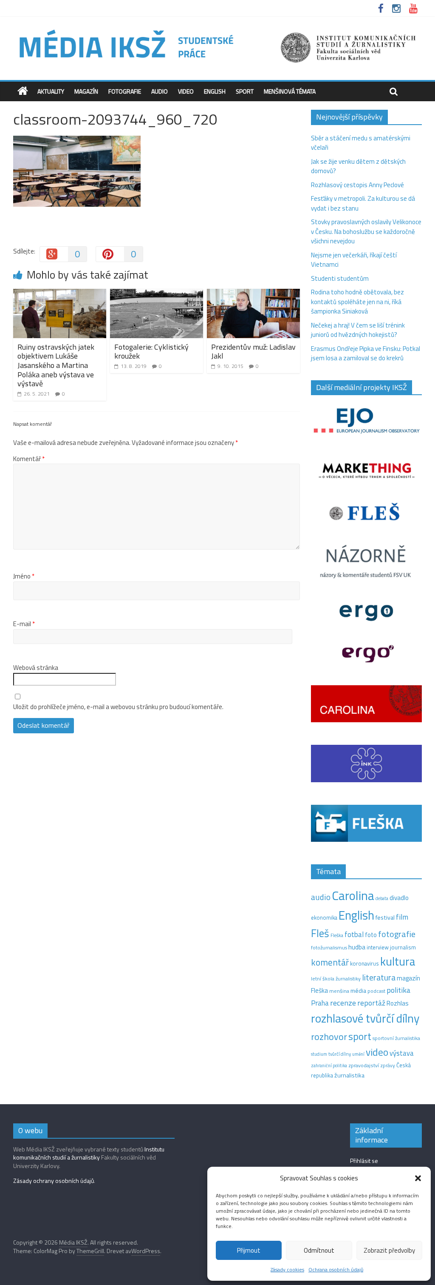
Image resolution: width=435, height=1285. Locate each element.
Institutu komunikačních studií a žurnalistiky (88, 1153)
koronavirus (364, 963)
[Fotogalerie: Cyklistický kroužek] (156, 294)
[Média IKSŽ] (217, 29)
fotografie (396, 933)
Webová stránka (35, 667)
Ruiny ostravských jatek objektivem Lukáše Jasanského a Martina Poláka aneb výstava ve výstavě (55, 365)
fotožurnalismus (329, 947)
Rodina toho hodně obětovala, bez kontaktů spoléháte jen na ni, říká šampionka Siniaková (357, 301)
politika (398, 990)
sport (359, 1036)
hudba (356, 947)
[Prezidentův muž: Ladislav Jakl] (253, 294)
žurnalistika (349, 1075)
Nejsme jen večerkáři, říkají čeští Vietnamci (354, 260)
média (358, 990)
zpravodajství (363, 1065)
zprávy (387, 1065)
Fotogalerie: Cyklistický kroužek (151, 351)
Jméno (23, 576)
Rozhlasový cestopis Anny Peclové (357, 185)
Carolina (353, 895)
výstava (402, 1053)
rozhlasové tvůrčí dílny (365, 1018)
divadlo (399, 898)
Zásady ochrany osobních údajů (53, 1180)
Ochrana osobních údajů (335, 1269)
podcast (376, 991)
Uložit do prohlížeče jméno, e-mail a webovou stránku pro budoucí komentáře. (118, 707)
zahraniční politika (329, 1065)
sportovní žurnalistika (396, 1038)
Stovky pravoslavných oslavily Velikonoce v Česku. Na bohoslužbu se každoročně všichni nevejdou (366, 231)
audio (320, 897)
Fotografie (124, 91)
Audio (159, 91)
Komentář (29, 459)
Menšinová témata (290, 91)
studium (319, 1054)
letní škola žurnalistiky (336, 978)
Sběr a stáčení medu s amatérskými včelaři (360, 143)
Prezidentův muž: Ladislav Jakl (253, 351)
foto (371, 935)
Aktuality (50, 91)
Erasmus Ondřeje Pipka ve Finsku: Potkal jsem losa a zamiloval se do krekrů (365, 353)
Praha (320, 1003)
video (377, 1052)
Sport (245, 91)
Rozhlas (398, 1003)
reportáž (371, 1003)
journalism (403, 947)
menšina (339, 991)
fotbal (354, 934)
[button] (418, 1178)
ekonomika (324, 917)
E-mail (24, 624)
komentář (330, 962)
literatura (378, 977)
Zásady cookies (287, 1269)
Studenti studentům (340, 278)
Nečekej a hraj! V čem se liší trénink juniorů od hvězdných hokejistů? (358, 330)
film (402, 917)
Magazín (86, 91)
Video (186, 91)
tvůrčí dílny (339, 1053)
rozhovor (329, 1036)
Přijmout (248, 1250)
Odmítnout (319, 1250)
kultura (397, 961)
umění (358, 1054)
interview (378, 947)
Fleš (320, 933)
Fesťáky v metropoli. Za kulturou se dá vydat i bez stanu (363, 203)
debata (382, 898)
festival (385, 917)
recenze (343, 1003)
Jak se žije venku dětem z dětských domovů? (358, 166)
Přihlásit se (364, 1160)
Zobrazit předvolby (389, 1250)
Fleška (336, 935)
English (215, 91)
